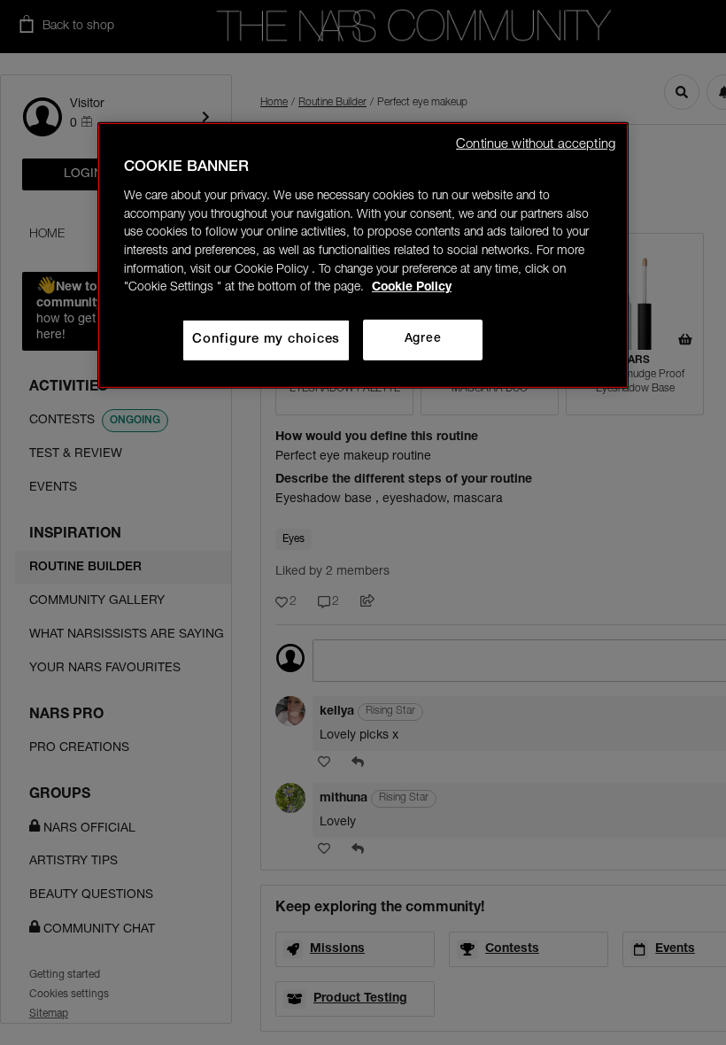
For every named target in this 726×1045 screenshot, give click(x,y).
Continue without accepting (535, 144)
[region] (363, 255)
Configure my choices (266, 339)
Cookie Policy (412, 288)
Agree (423, 339)
